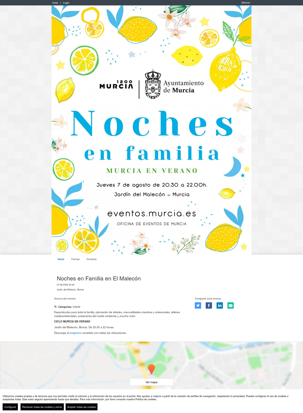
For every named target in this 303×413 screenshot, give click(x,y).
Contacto (92, 259)
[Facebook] (209, 305)
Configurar (10, 407)
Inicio (55, 2)
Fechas (75, 259)
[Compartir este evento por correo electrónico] (230, 305)
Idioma (245, 2)
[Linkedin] (220, 305)
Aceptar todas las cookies (81, 407)
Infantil (76, 306)
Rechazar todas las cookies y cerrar (42, 407)
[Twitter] (198, 305)
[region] (151, 401)
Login (66, 2)
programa (76, 333)
